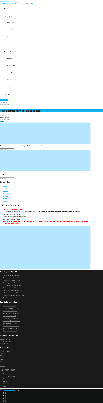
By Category (8, 16)
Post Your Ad (4, 100)
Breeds (5, 186)
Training (5, 201)
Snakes (5, 198)
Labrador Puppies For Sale (10, 293)
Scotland (9, 72)
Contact (7, 94)
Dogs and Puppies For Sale (11, 275)
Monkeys (9, 37)
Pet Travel (6, 193)
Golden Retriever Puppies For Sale (13, 278)
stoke (1, 364)
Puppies (5, 196)
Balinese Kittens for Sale (10, 331)
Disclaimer (6, 379)
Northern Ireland (12, 65)
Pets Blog (7, 87)
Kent (1, 357)
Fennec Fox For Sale (6, 341)
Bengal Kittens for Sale (9, 316)
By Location (7, 51)
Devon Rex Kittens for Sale (11, 326)
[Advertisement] (45, 133)
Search (2, 121)
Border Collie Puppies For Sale (12, 285)
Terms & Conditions (9, 376)
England (9, 58)
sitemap (5, 381)
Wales (9, 79)
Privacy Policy (7, 374)
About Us (5, 386)
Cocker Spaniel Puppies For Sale (12, 290)
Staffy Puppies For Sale (10, 283)
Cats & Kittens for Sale (9, 306)
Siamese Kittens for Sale (10, 323)
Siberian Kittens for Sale (10, 328)
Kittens (5, 188)
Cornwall (2, 366)
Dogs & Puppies (11, 22)
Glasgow (2, 362)
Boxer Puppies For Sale (9, 288)
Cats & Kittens (11, 30)
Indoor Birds (10, 44)
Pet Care (5, 191)
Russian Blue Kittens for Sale (11, 313)
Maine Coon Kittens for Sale (11, 308)
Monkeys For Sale (5, 339)
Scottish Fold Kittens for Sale (11, 321)
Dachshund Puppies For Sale (11, 280)
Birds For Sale (4, 343)
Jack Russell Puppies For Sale (11, 298)
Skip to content (4, 1)
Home (6, 9)
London (2, 360)
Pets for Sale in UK (9, 390)
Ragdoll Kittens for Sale (10, 311)
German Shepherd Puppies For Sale (13, 295)
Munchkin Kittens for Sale (10, 318)
